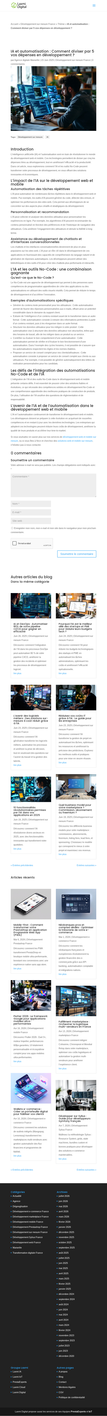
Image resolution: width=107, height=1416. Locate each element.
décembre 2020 (66, 1356)
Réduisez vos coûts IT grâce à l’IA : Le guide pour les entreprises (75, 718)
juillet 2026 (64, 1196)
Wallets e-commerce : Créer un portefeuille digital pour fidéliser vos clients (31, 1111)
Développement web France (27, 1242)
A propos (63, 1371)
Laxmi (16, 1377)
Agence (16, 1201)
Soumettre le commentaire (76, 553)
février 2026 (64, 1222)
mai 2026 (63, 1206)
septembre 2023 (67, 1340)
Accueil (14, 24)
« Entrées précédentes (22, 865)
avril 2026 (63, 1211)
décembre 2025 (66, 1232)
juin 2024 (63, 1309)
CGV (61, 1392)
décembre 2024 (66, 1294)
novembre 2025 (66, 1237)
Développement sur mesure (30, 137)
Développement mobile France (28, 1222)
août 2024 (64, 1304)
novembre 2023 (66, 1335)
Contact (62, 1382)
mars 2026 (64, 1216)
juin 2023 (63, 1351)
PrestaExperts (20, 1382)
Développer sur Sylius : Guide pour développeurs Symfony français (74, 1118)
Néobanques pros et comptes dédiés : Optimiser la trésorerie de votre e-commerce (76, 928)
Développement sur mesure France (37, 24)
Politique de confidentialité (72, 1397)
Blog (61, 1377)
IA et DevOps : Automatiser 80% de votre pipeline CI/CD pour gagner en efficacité (31, 627)
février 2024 (64, 1330)
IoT (20, 1377)
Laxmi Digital (19, 1392)
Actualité (17, 1196)
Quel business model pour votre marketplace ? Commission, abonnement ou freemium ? (75, 808)
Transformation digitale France (28, 1253)
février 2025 (64, 1284)
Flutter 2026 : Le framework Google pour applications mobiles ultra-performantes (31, 1019)
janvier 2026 (65, 1227)
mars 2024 (64, 1325)
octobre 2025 (65, 1242)
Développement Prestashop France (30, 1227)
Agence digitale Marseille (26, 60)
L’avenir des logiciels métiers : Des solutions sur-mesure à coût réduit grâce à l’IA (31, 719)
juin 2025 (63, 1263)
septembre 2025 (67, 1247)
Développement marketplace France (31, 1216)
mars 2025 (64, 1278)
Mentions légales (67, 1387)
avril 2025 (63, 1273)
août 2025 (64, 1253)
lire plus (17, 673)
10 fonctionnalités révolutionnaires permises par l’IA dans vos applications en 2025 (30, 811)
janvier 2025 (65, 1289)
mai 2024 (63, 1314)
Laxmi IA (17, 1371)
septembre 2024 (67, 1299)
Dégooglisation (20, 1206)
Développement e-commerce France (31, 1211)
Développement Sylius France (28, 1237)
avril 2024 (63, 1320)
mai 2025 (63, 1268)
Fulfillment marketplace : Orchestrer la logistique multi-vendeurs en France (75, 1024)
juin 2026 (63, 1201)
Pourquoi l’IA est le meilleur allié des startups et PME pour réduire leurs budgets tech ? (75, 627)
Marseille (17, 1247)
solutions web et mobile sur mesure (75, 441)
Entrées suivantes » (86, 865)
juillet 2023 (64, 1345)
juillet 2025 (64, 1258)
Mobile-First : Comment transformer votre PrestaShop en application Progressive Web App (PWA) (30, 930)
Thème (61, 24)
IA (47, 137)
